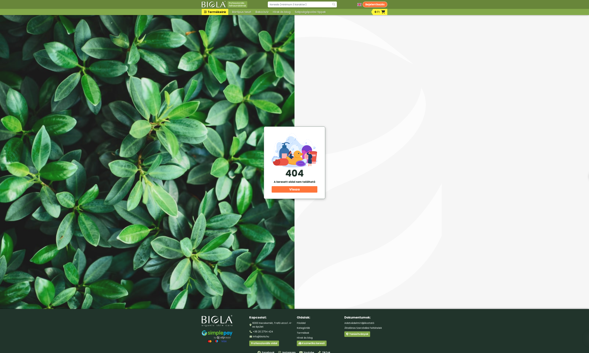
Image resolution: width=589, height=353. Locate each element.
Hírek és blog (282, 12)
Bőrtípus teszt (241, 12)
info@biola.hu (261, 336)
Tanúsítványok (358, 334)
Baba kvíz (262, 12)
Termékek (303, 333)
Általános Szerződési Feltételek (363, 328)
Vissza (294, 189)
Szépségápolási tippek (310, 12)
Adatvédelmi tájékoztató (359, 323)
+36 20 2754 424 (263, 331)
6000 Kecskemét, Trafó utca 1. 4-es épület (272, 324)
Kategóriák (303, 328)
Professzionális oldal (264, 343)
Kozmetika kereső (313, 343)
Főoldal (301, 323)
